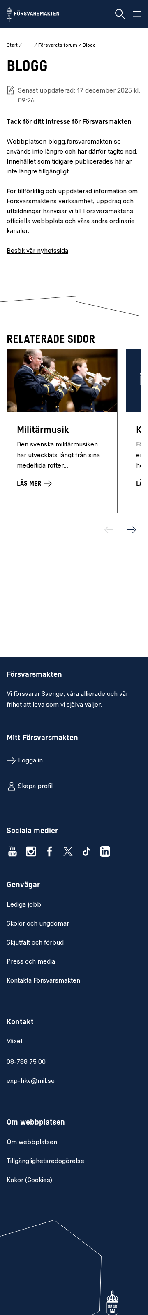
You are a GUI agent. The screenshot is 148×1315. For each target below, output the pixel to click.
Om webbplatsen (32, 1142)
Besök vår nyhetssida (37, 251)
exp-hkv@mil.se (31, 1081)
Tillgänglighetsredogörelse (45, 1161)
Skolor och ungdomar (38, 924)
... (28, 45)
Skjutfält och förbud (35, 943)
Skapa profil (35, 786)
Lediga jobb (24, 905)
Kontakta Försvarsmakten (43, 981)
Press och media (31, 962)
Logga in (30, 760)
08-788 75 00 (26, 1062)
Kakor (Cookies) (29, 1180)
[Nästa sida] (131, 529)
